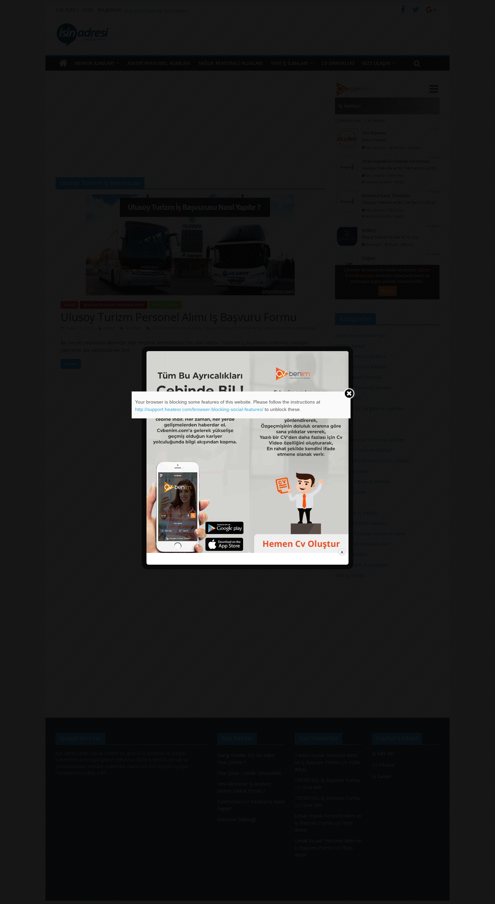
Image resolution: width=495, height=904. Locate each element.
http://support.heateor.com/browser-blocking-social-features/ (199, 409)
